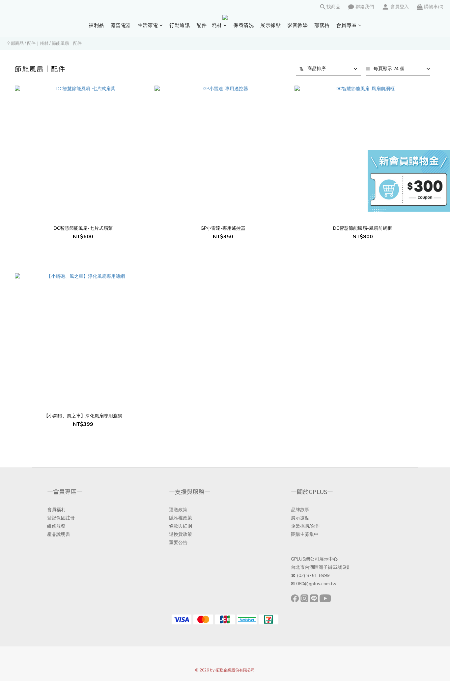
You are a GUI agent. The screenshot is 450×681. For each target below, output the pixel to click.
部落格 (322, 25)
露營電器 (121, 25)
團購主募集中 (305, 534)
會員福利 (56, 510)
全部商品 (15, 43)
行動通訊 (179, 25)
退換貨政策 (180, 534)
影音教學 (297, 25)
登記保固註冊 (61, 518)
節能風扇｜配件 (67, 43)
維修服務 (56, 526)
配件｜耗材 (209, 25)
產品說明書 (58, 534)
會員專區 (346, 25)
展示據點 (270, 25)
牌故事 (302, 510)
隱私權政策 (180, 518)
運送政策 (178, 510)
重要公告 (178, 542)
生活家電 (148, 25)
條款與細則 (180, 526)
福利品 (96, 25)
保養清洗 (243, 25)
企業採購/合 (303, 526)
